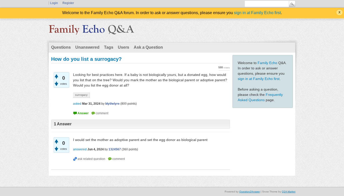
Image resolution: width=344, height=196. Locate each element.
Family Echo (267, 63)
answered (80, 149)
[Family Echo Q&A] (91, 31)
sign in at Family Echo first (257, 13)
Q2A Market (288, 191)
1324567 (115, 149)
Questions (61, 47)
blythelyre (112, 103)
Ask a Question (148, 47)
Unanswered (87, 47)
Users (123, 47)
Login (54, 3)
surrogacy (81, 94)
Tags (108, 47)
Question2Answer (249, 191)
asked (77, 103)
